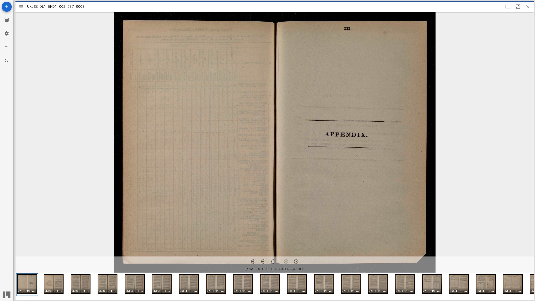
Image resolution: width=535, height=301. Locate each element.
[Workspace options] (7, 47)
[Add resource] (7, 7)
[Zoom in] (253, 261)
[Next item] (296, 261)
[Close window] (528, 7)
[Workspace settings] (7, 33)
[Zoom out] (263, 261)
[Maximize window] (518, 7)
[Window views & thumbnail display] (508, 7)
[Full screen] (7, 60)
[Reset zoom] (273, 261)
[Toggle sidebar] (21, 7)
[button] (27, 284)
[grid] (274, 286)
